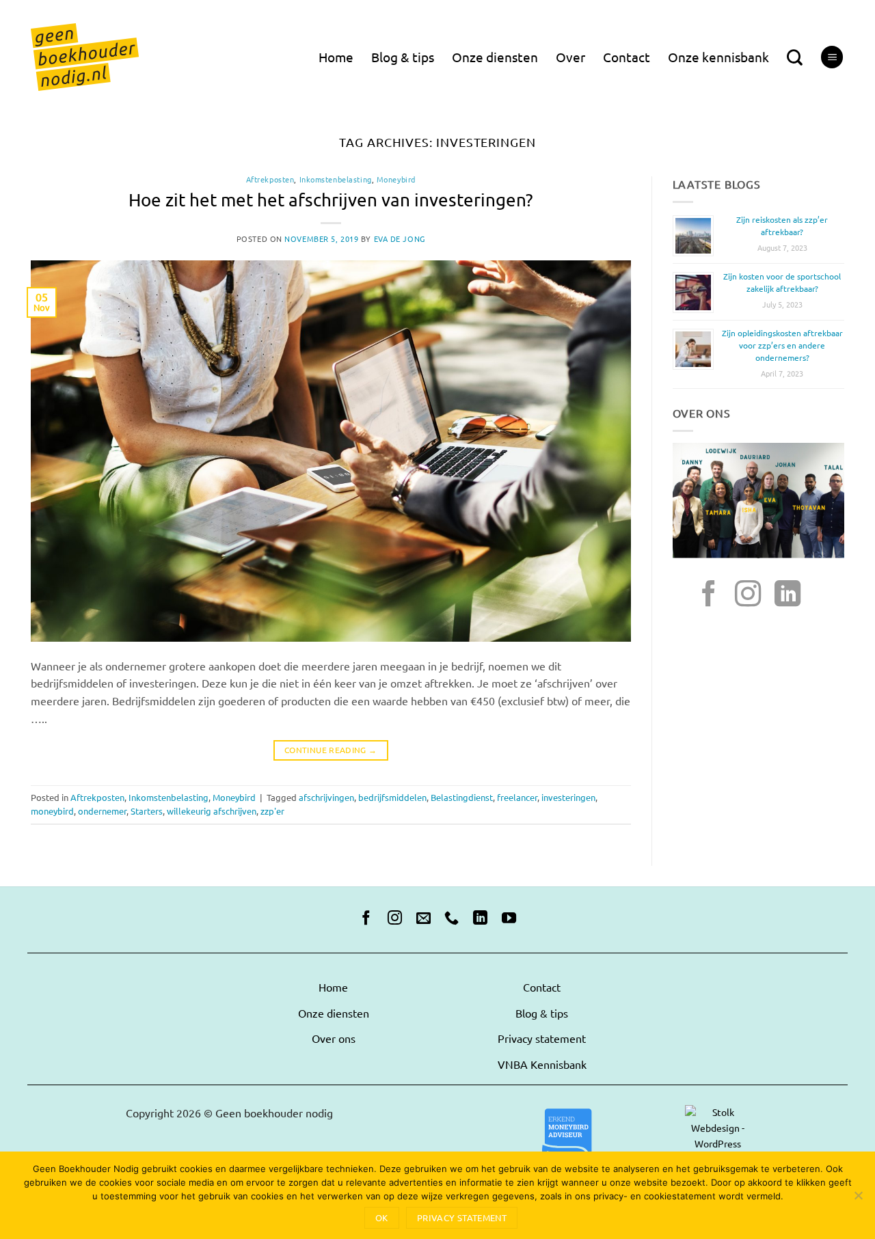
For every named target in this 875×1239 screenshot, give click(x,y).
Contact (626, 57)
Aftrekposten (270, 180)
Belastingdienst (462, 797)
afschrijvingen (326, 797)
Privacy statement (542, 1039)
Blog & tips (402, 57)
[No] (858, 1199)
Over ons (333, 1039)
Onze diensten (495, 57)
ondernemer (102, 811)
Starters (147, 811)
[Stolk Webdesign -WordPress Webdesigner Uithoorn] (567, 1142)
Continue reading (330, 750)
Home (336, 57)
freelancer (517, 797)
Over (570, 57)
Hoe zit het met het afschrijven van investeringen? (331, 200)
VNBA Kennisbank (542, 1065)
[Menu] (832, 57)
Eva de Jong (399, 239)
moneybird (52, 811)
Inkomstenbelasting (335, 180)
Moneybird (396, 180)
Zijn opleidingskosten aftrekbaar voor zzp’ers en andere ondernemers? (782, 345)
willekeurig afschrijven (211, 811)
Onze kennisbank (718, 57)
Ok (381, 1218)
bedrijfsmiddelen (392, 797)
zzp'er (272, 811)
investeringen (568, 797)
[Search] (795, 57)
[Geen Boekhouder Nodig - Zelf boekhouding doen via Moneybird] (85, 57)
